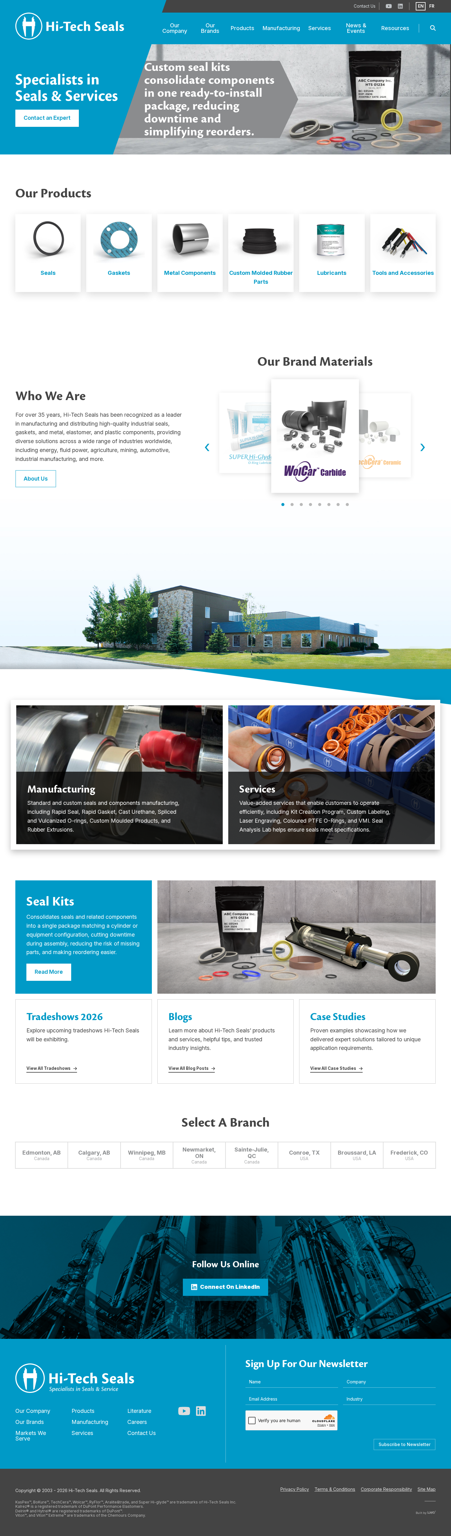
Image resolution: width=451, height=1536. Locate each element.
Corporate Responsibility (386, 1489)
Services (82, 1433)
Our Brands (29, 1422)
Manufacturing (89, 1422)
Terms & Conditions (334, 1489)
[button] (282, 504)
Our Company (32, 1411)
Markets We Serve (30, 1436)
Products (82, 1411)
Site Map (427, 1489)
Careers (137, 1422)
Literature (139, 1411)
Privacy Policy (294, 1489)
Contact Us (141, 1433)
